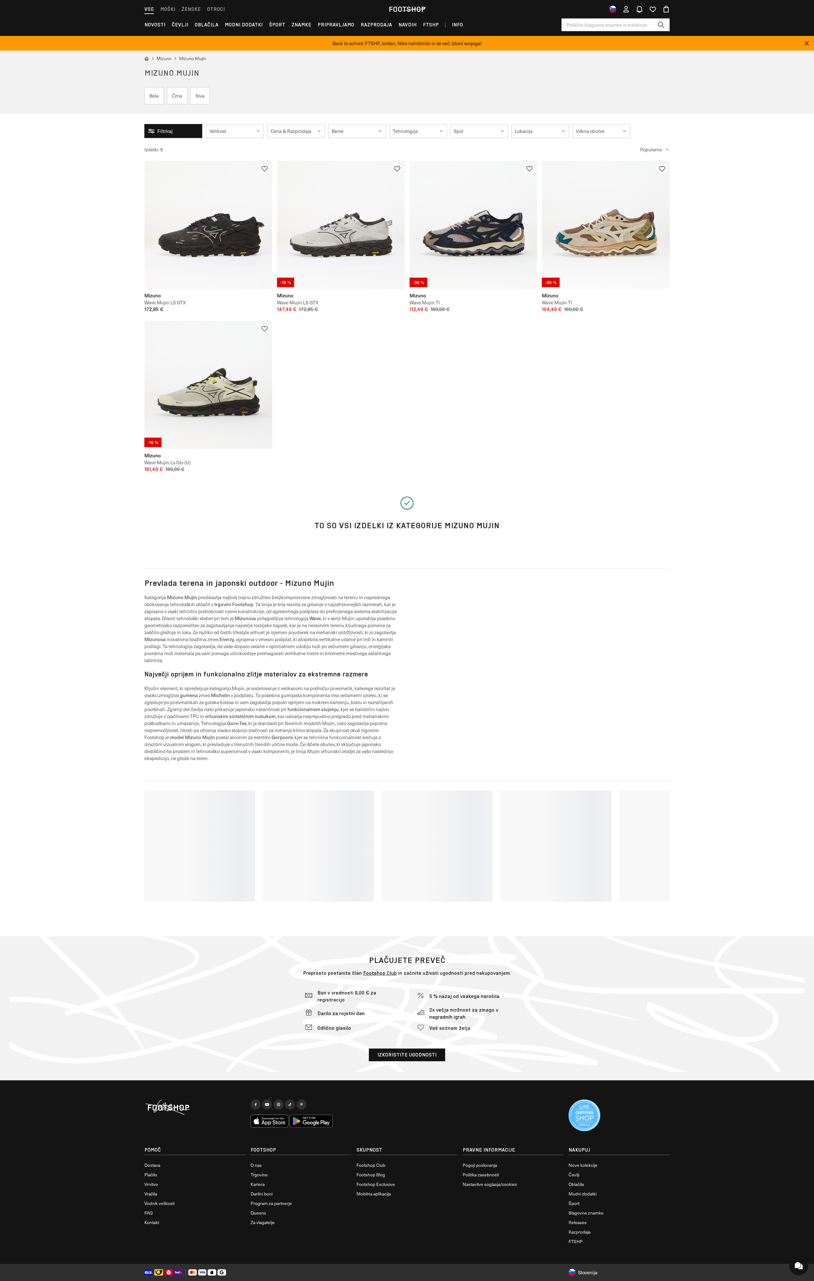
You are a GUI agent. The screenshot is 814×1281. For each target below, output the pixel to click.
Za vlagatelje (263, 1222)
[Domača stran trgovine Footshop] (407, 9)
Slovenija (587, 1272)
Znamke (301, 25)
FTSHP (431, 25)
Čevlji (180, 25)
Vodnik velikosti (159, 1203)
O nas (256, 1165)
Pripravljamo (336, 25)
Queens (258, 1213)
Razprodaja (376, 25)
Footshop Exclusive (375, 1184)
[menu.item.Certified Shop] (584, 1115)
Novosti (154, 25)
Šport (277, 25)
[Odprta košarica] (666, 9)
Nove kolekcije (583, 1165)
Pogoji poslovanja (480, 1165)
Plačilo (150, 1175)
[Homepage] (194, 1107)
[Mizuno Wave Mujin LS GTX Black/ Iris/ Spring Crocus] (208, 225)
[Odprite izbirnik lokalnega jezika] (612, 9)
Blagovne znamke (586, 1213)
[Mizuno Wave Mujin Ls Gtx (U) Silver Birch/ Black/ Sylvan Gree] (208, 385)
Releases (578, 1222)
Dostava (152, 1165)
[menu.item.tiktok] (290, 1104)
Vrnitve (151, 1184)
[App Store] (270, 1121)
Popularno (651, 149)
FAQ (148, 1213)
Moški (167, 9)
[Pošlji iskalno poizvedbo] (661, 24)
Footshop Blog (370, 1175)
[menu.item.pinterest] (301, 1104)
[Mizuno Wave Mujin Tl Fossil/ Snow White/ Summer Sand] (606, 225)
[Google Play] (311, 1121)
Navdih (407, 25)
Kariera (258, 1184)
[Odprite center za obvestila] (639, 9)
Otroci (216, 9)
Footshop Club (380, 973)
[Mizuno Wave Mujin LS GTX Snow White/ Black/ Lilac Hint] (341, 225)
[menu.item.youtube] (267, 1104)
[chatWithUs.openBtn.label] (798, 1265)
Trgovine (259, 1175)
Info (457, 25)
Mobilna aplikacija (373, 1194)
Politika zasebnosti (481, 1175)
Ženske (191, 9)
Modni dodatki (244, 25)
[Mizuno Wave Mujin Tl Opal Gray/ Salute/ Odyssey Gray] (473, 225)
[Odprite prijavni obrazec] (626, 9)
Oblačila (206, 25)
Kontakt (151, 1222)
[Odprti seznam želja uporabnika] (652, 9)
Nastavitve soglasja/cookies (490, 1184)
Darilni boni (261, 1194)
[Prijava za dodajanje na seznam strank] (264, 168)
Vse (149, 9)
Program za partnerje (271, 1203)
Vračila (150, 1194)
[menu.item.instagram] (278, 1104)
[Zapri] (806, 43)
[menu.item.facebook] (256, 1104)
